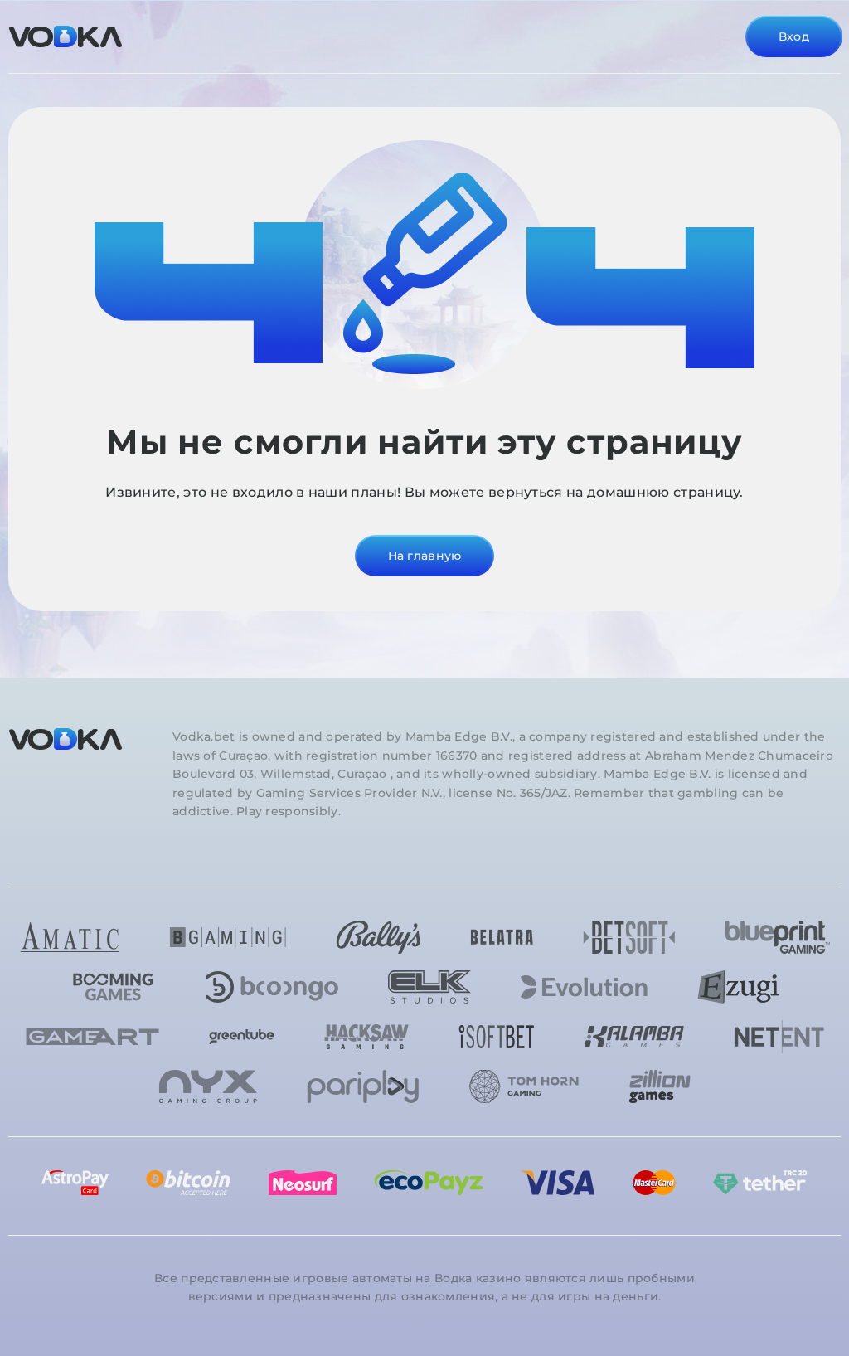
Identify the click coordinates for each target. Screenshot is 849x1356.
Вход (794, 36)
